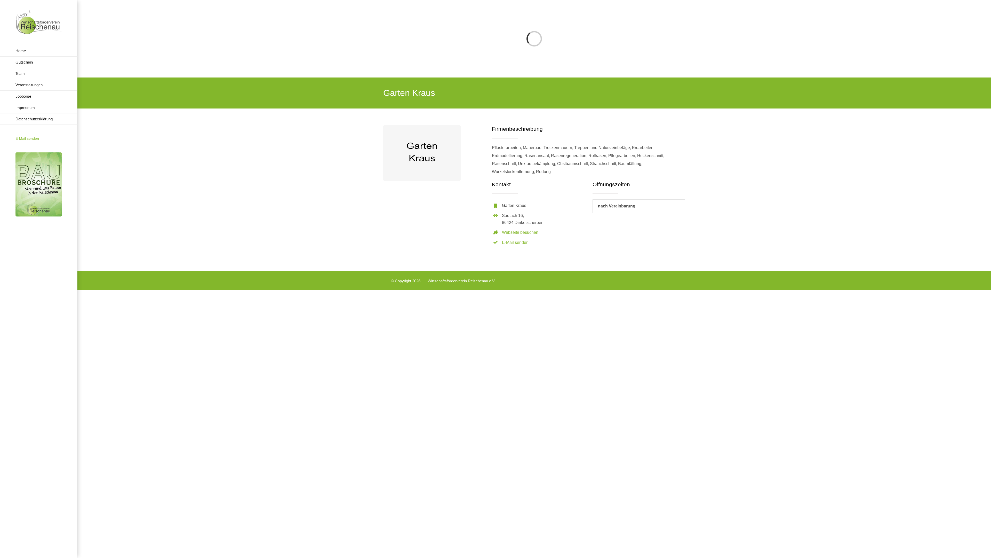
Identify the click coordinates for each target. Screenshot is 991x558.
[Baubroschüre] (38, 154)
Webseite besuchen (520, 232)
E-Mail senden (27, 138)
